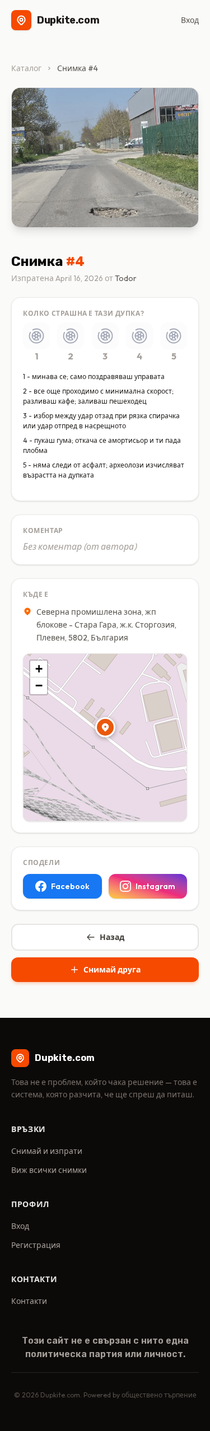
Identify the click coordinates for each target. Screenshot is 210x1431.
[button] (105, 727)
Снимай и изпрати (46, 1151)
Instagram (155, 886)
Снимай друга (112, 970)
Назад (112, 937)
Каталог (26, 68)
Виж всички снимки (49, 1170)
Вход (190, 20)
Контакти (29, 1301)
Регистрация (35, 1245)
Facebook (70, 886)
